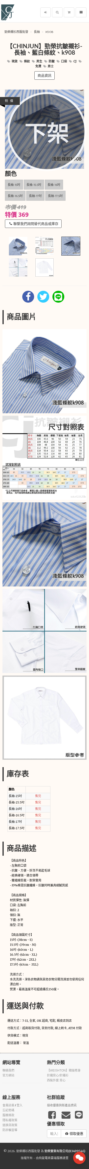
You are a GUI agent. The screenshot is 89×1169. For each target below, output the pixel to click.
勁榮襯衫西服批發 (16, 32)
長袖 (37, 32)
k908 (49, 32)
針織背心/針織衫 (57, 1075)
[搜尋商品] (57, 12)
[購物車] (69, 12)
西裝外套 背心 (56, 1080)
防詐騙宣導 (9, 1130)
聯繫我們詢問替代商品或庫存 (35, 223)
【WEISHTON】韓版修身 (64, 1070)
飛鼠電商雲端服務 (51, 1158)
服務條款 (8, 1115)
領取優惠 (76, 1133)
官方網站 (8, 1075)
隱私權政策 (9, 1120)
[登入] (45, 12)
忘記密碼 (8, 1110)
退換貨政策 (9, 1125)
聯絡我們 (8, 1070)
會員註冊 (8, 1105)
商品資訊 (44, 75)
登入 (19, 1105)
